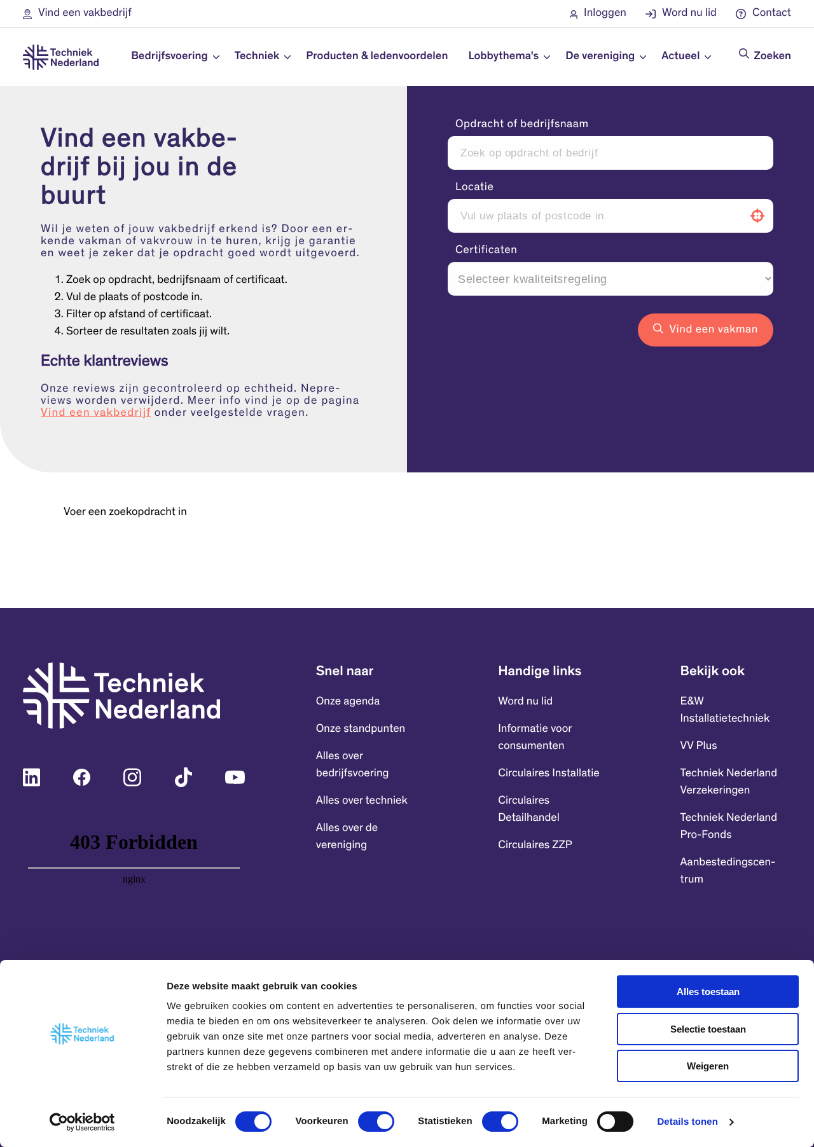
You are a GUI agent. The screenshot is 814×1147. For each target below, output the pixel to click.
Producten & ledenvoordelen (377, 56)
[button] (77, 13)
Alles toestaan (708, 991)
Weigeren (708, 1066)
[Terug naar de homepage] (61, 57)
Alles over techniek (362, 801)
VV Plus (698, 746)
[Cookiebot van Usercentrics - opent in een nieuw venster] (82, 1122)
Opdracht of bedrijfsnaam (522, 124)
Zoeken (772, 56)
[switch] (376, 1121)
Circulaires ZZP (535, 845)
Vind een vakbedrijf (96, 413)
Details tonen (687, 1121)
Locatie (474, 187)
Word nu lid (525, 702)
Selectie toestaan (708, 1029)
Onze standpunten (360, 729)
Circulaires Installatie (549, 774)
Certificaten (486, 250)
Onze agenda (348, 702)
